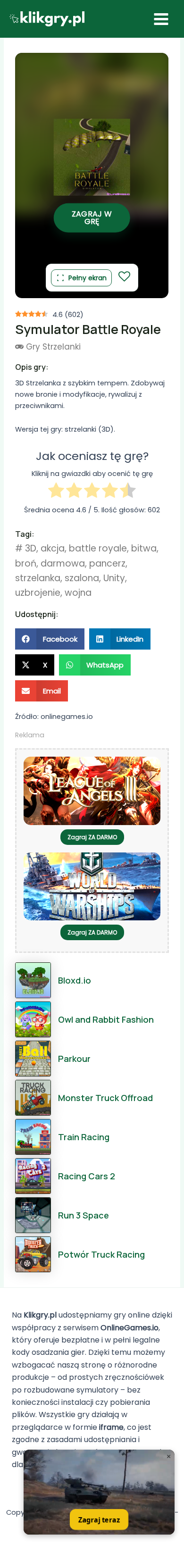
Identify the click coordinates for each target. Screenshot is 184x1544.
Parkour (74, 1058)
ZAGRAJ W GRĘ (92, 217)
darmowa (63, 563)
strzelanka (37, 578)
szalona (82, 578)
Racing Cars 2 (86, 1176)
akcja (53, 548)
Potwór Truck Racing (101, 1254)
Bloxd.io (74, 980)
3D (30, 548)
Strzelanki (61, 346)
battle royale (98, 548)
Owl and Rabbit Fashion (106, 1019)
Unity (114, 578)
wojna (78, 592)
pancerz (107, 563)
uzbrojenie (37, 592)
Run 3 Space (83, 1215)
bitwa (144, 548)
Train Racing (83, 1137)
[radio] (56, 491)
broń (25, 563)
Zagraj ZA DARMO (92, 837)
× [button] (169, 1456)
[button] (49, 639)
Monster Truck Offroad (105, 1097)
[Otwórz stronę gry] (99, 1492)
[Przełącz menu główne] (161, 19)
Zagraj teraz (99, 1519)
